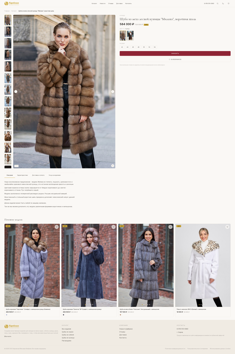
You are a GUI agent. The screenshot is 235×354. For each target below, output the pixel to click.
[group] (64, 91)
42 (122, 47)
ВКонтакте (7, 336)
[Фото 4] (34, 305)
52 (149, 47)
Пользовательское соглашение (197, 348)
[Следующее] (112, 91)
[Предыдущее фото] (6, 265)
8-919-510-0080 (209, 3)
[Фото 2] (30, 305)
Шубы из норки (67, 332)
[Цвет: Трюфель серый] (130, 36)
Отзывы (110, 3)
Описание (10, 175)
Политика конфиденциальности (175, 348)
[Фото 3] (32, 305)
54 (155, 47)
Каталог (94, 3)
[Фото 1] (28, 305)
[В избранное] (57, 227)
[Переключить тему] (223, 3)
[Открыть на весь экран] (112, 165)
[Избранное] (229, 3)
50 (144, 47)
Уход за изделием (54, 175)
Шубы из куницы (68, 338)
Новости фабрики (126, 329)
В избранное (176, 59)
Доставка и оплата (38, 175)
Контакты (128, 3)
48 (138, 47)
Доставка (119, 3)
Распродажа (66, 341)
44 (127, 47)
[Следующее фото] (58, 265)
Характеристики (22, 175)
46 (133, 47)
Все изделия (66, 329)
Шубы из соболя (68, 335)
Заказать (175, 53)
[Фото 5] (36, 305)
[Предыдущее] (15, 91)
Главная (7, 11)
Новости (102, 3)
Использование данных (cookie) (220, 348)
